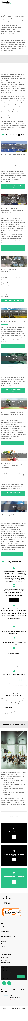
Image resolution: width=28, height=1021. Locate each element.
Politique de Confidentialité (16, 1008)
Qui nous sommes (5, 929)
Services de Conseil (5, 931)
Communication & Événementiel (8, 934)
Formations (3, 938)
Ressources (3, 941)
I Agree (21, 976)
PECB (2, 82)
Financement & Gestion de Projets (8, 936)
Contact (3, 946)
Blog (2, 943)
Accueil (2, 926)
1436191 (24, 1009)
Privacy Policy (6, 976)
